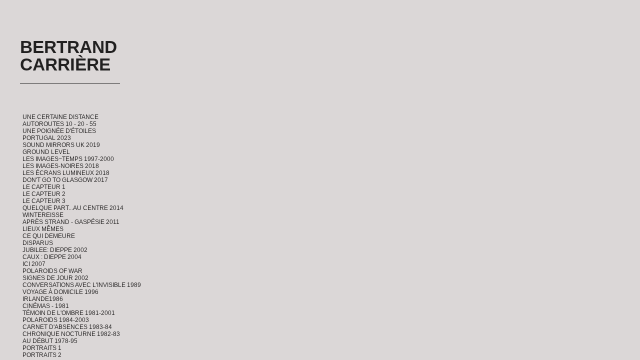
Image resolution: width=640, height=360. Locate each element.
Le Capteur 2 (44, 194)
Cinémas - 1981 (45, 306)
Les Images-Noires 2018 (60, 166)
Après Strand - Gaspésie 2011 (71, 222)
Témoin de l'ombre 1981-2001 (68, 313)
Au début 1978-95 (50, 341)
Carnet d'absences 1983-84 (67, 327)
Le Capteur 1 (44, 187)
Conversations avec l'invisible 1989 (81, 285)
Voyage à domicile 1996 (60, 292)
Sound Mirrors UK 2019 (61, 145)
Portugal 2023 (46, 138)
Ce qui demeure (48, 236)
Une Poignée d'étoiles (59, 131)
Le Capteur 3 (44, 201)
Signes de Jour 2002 (55, 278)
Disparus (37, 243)
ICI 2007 (34, 264)
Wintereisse (43, 215)
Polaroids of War (52, 271)
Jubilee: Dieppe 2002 (55, 250)
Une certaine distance (60, 117)
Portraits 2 (42, 355)
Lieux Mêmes (43, 229)
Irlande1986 (42, 299)
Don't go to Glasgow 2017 (65, 180)
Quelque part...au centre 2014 (73, 208)
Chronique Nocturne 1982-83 (71, 334)
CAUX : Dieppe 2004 (52, 257)
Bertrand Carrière (68, 55)
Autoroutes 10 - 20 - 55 (59, 124)
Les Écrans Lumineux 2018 (66, 173)
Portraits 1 (42, 348)
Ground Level (46, 152)
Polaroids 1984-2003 (55, 320)
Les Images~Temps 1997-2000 (68, 159)
